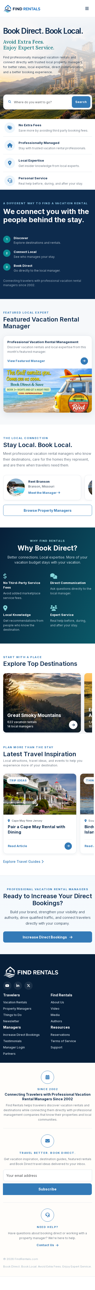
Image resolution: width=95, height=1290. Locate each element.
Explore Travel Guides (22, 861)
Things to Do (12, 1015)
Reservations (60, 1035)
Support (56, 1047)
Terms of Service (63, 1041)
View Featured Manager (26, 361)
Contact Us (45, 1245)
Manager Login (14, 1047)
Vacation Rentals (15, 1002)
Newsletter (11, 1021)
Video (55, 1008)
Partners (9, 1053)
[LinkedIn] (18, 986)
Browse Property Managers (48, 510)
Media (55, 1015)
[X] (28, 986)
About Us (57, 1002)
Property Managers (17, 1008)
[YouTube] (7, 986)
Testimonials (12, 1041)
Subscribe (47, 1189)
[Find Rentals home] (22, 8)
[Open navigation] (87, 8)
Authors (56, 1021)
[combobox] (37, 102)
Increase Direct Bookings (45, 937)
